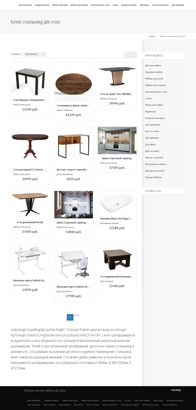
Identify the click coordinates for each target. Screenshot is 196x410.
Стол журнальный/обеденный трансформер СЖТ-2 (127, 276)
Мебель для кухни (21, 105)
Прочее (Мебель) (65, 110)
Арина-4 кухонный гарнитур (117, 158)
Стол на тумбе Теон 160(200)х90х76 (118, 94)
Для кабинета (152, 138)
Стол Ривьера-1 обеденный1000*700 (32, 100)
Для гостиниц (152, 151)
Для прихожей (152, 125)
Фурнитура (150, 112)
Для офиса (150, 145)
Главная (152, 36)
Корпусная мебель (154, 105)
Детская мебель (65, 174)
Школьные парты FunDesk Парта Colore (34, 280)
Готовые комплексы (155, 118)
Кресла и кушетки (154, 158)
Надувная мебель (154, 72)
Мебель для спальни (155, 85)
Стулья (148, 98)
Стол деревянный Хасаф (30, 222)
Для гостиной (106, 281)
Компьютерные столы (156, 92)
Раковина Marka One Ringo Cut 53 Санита (121, 218)
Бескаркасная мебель (155, 164)
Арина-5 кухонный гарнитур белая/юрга (78, 222)
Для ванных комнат (109, 223)
